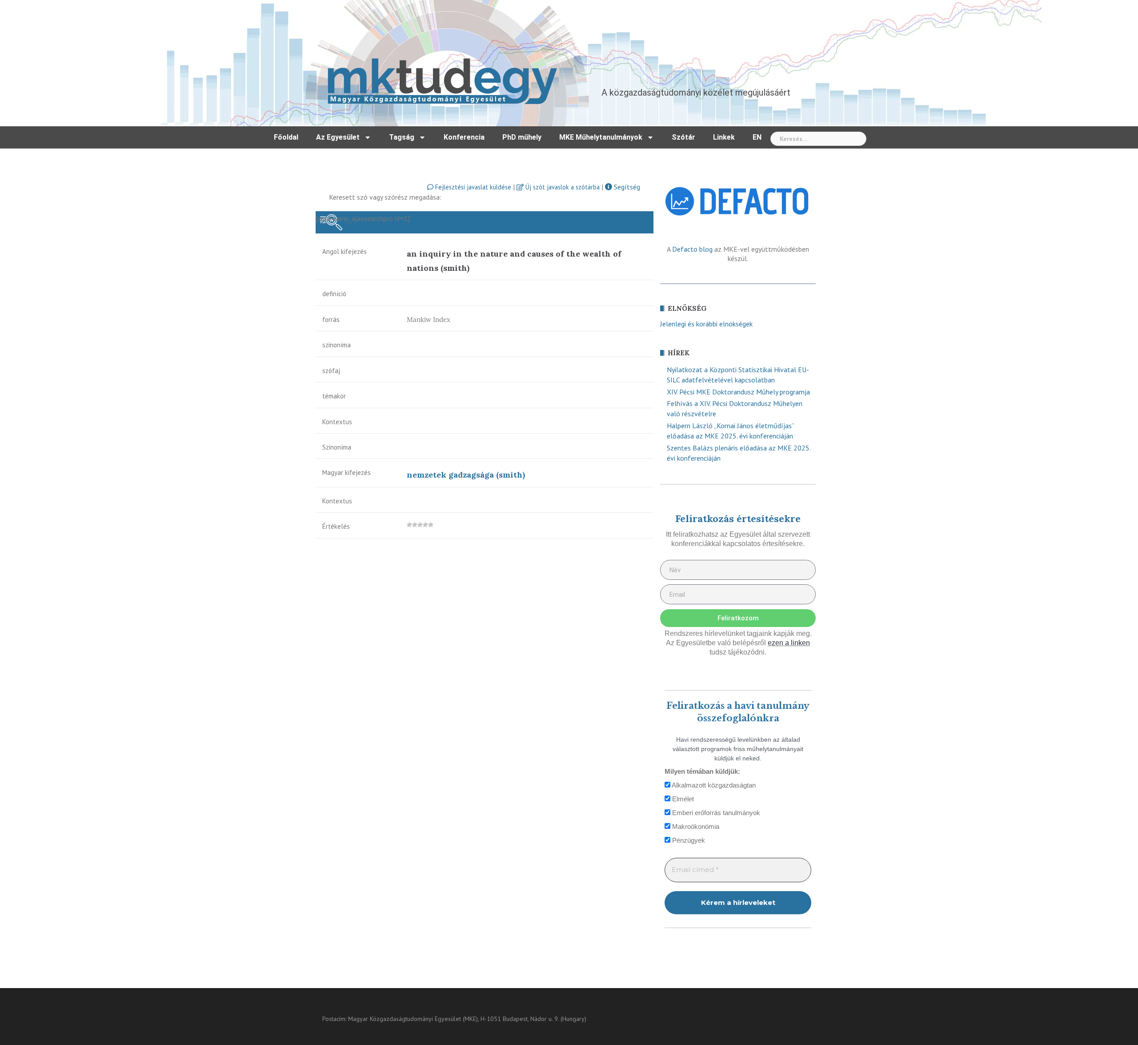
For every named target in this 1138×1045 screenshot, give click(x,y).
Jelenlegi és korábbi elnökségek (706, 323)
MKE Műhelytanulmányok (600, 137)
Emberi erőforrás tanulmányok (715, 812)
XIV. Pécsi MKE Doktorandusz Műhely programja (738, 391)
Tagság (401, 137)
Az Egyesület (338, 137)
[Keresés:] (818, 139)
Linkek (724, 137)
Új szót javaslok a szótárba (562, 187)
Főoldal (286, 137)
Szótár (683, 137)
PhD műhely (521, 137)
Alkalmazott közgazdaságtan (713, 785)
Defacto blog (692, 249)
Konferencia (464, 137)
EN (757, 137)
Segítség (626, 186)
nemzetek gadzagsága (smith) (466, 475)
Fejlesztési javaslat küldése (472, 187)
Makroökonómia (694, 826)
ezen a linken (789, 643)
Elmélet (682, 799)
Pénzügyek (687, 840)
